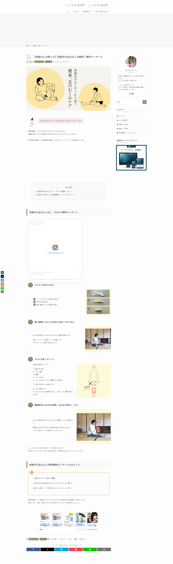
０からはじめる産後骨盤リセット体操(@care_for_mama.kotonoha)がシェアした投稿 (57, 279)
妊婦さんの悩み (39, 61)
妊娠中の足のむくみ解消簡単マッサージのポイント (56, 194)
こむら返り (54, 539)
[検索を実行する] (145, 102)
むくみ (70, 539)
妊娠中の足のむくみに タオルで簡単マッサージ (55, 191)
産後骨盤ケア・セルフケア (127, 133)
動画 (75, 539)
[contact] (133, 94)
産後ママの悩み (123, 129)
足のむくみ (82, 539)
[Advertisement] (86, 30)
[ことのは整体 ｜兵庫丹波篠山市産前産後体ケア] (86, 5)
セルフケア (48, 61)
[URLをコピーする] (104, 549)
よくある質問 (123, 120)
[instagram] (130, 94)
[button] (33, 549)
